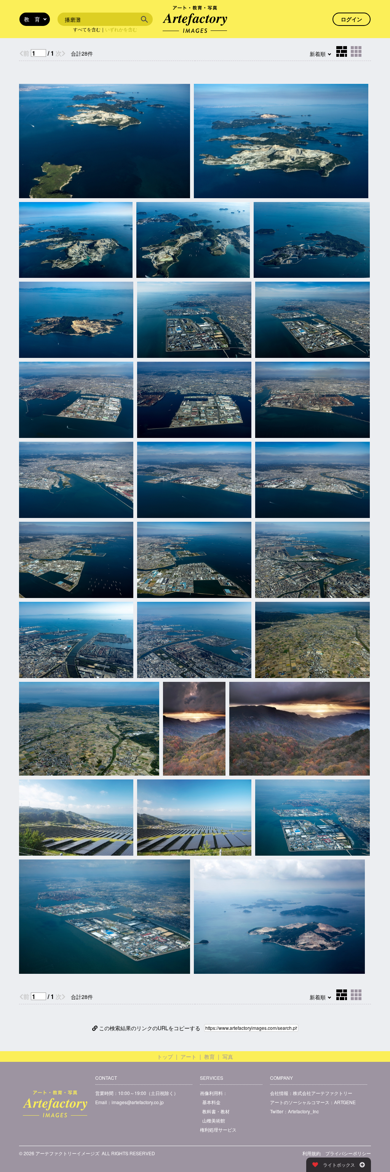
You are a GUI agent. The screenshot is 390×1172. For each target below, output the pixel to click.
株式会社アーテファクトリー (322, 1093)
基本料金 (211, 1102)
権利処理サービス (218, 1129)
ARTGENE (345, 1102)
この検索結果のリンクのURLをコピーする (149, 1028)
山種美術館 (213, 1120)
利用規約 (311, 1153)
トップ (165, 1056)
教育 (209, 1056)
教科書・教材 (216, 1111)
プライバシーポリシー (348, 1153)
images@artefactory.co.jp (138, 1102)
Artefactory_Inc (303, 1111)
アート (189, 1056)
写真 (227, 1056)
